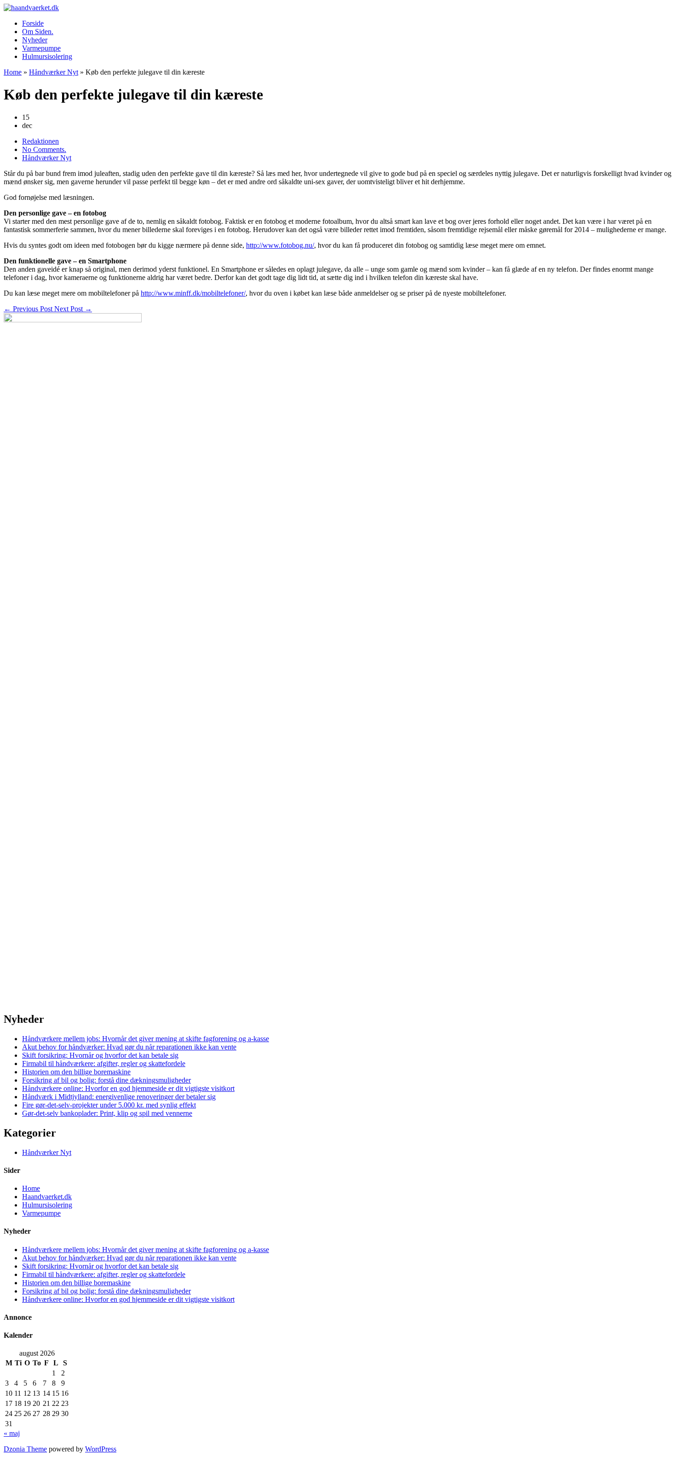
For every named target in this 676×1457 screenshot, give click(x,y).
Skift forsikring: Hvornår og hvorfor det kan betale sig (100, 1055)
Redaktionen (40, 141)
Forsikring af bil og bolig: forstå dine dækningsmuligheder (106, 1080)
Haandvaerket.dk (47, 1197)
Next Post (73, 309)
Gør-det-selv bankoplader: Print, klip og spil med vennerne (107, 1113)
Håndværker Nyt (53, 72)
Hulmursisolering (47, 56)
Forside (33, 23)
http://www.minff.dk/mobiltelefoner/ (193, 293)
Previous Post (29, 309)
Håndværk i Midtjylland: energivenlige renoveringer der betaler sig (119, 1097)
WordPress (100, 1449)
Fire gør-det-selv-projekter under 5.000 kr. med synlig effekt (109, 1105)
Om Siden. (37, 31)
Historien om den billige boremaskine (76, 1072)
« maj (12, 1433)
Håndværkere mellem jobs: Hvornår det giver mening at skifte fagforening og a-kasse (145, 1039)
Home (13, 72)
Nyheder (34, 40)
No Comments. (44, 149)
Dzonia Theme (25, 1449)
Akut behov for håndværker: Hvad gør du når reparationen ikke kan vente (129, 1047)
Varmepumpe (41, 48)
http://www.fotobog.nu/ (280, 245)
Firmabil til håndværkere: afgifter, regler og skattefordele (103, 1063)
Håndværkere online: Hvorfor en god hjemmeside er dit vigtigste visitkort (128, 1088)
